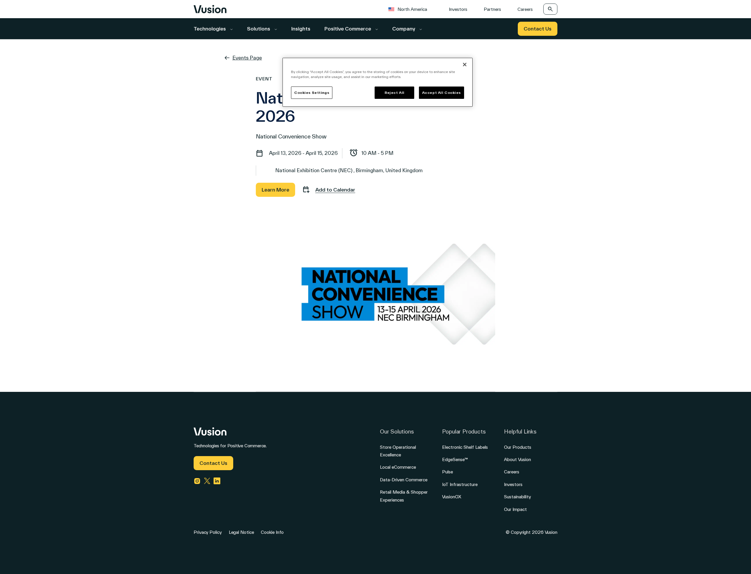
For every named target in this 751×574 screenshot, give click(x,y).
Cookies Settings (311, 92)
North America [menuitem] (412, 9)
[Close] (464, 64)
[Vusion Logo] (210, 9)
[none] (410, 9)
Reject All (395, 92)
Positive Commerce (348, 28)
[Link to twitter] (207, 481)
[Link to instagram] (197, 481)
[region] (377, 82)
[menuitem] (410, 9)
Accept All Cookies (441, 92)
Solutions (259, 28)
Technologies (210, 28)
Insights (300, 28)
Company (404, 28)
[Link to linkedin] (217, 481)
